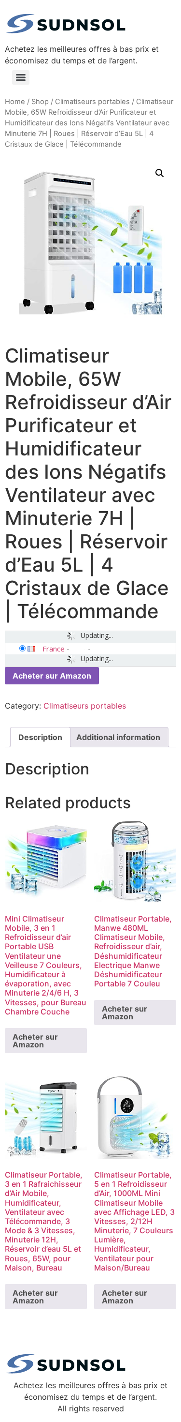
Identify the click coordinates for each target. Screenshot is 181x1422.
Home (15, 101)
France (53, 648)
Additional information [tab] (118, 737)
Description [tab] (40, 737)
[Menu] (20, 77)
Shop (40, 101)
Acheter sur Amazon (52, 676)
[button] (159, 173)
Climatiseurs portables (92, 101)
